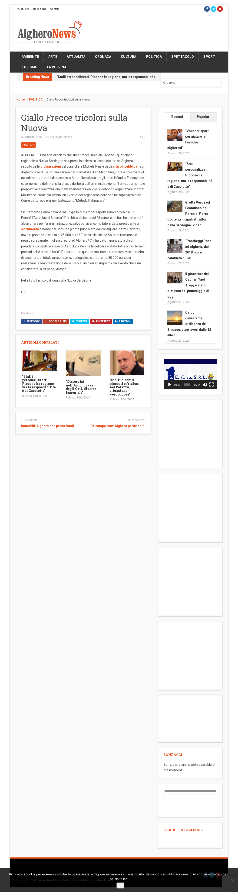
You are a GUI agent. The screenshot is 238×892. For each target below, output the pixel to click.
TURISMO (29, 67)
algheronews (63, 137)
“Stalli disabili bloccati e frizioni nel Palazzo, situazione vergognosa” (125, 387)
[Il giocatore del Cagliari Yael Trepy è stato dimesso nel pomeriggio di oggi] (174, 277)
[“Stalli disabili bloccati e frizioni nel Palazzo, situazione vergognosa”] (127, 362)
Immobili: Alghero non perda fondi (47, 426)
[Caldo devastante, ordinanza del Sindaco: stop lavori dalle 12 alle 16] (174, 318)
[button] (190, 374)
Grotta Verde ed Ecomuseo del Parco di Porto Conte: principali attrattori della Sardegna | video (188, 214)
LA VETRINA (56, 67)
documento (30, 229)
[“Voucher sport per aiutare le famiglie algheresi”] (174, 134)
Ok (120, 885)
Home (21, 99)
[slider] (187, 384)
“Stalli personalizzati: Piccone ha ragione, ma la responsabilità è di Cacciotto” (116, 77)
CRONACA (103, 56)
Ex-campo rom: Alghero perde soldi (117, 426)
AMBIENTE (30, 56)
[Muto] (204, 384)
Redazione (39, 8)
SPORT (209, 56)
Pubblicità (23, 8)
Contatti (54, 8)
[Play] (169, 384)
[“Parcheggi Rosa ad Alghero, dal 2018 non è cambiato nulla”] (174, 246)
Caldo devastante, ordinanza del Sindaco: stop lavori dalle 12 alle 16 (189, 324)
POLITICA (154, 56)
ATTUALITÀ (76, 56)
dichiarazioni (50, 166)
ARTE (52, 56)
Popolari (203, 117)
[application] (190, 374)
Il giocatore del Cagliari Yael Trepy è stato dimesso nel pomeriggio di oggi (188, 285)
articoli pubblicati (125, 166)
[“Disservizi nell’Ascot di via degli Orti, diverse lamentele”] (83, 363)
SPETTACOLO (182, 56)
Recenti (177, 117)
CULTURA (128, 56)
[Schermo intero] (211, 384)
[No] (232, 880)
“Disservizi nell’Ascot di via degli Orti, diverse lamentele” (81, 386)
